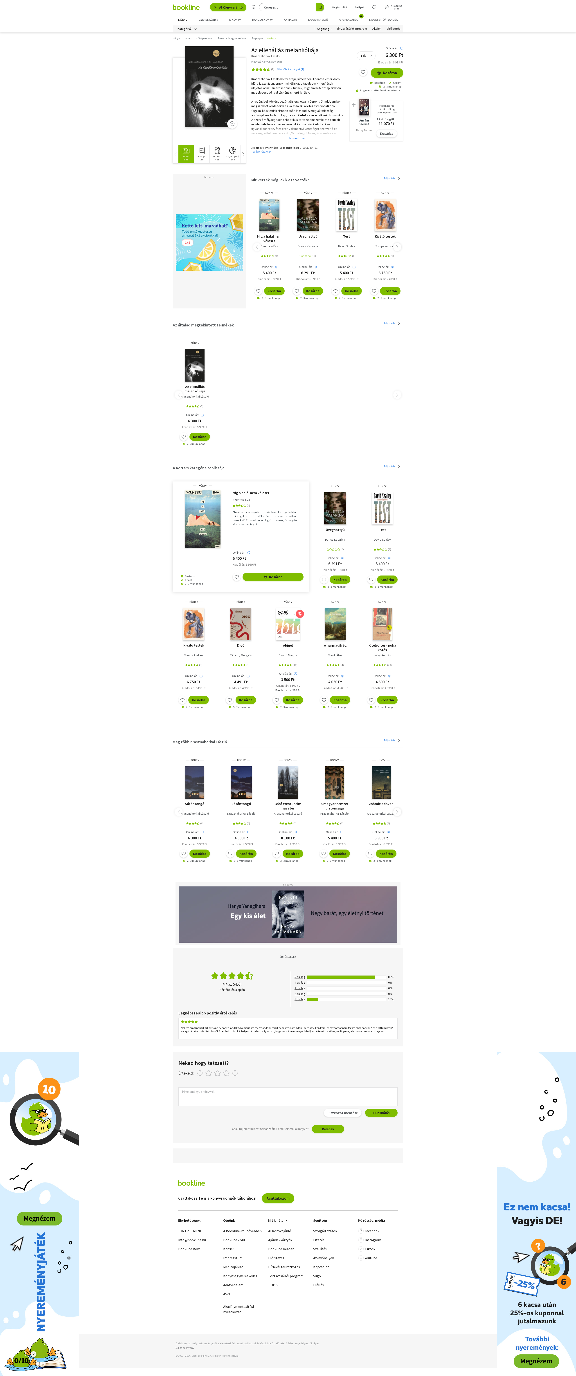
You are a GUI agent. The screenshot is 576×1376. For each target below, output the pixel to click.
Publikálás (381, 1113)
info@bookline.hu (192, 1240)
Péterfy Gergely (241, 655)
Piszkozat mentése (343, 1113)
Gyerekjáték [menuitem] (351, 18)
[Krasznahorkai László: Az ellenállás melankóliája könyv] (209, 86)
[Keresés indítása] (320, 7)
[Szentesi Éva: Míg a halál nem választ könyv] (269, 215)
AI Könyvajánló (231, 7)
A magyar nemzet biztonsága (335, 805)
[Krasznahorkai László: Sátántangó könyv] (195, 782)
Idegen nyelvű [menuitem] (318, 20)
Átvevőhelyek (323, 1258)
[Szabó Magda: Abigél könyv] (288, 624)
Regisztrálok (340, 7)
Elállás (318, 1285)
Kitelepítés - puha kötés (382, 647)
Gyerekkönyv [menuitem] (208, 20)
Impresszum (233, 1258)
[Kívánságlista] (374, 7)
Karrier (228, 1249)
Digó (241, 645)
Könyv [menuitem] (182, 20)
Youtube (371, 1258)
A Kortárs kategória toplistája (198, 467)
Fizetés (318, 1240)
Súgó (317, 1276)
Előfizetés (393, 29)
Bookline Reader (281, 1249)
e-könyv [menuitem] (235, 20)
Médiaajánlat (233, 1267)
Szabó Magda (288, 655)
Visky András (382, 655)
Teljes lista (390, 178)
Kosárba (390, 72)
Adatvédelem (233, 1285)
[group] (186, 154)
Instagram (373, 1240)
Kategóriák (185, 29)
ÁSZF (227, 1294)
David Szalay (346, 246)
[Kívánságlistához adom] (363, 72)
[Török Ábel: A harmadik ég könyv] (335, 624)
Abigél (288, 645)
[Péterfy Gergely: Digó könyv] (240, 624)
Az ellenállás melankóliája (194, 388)
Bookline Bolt (189, 1249)
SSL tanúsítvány (185, 1347)
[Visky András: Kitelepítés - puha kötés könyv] (382, 624)
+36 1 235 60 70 (189, 1231)
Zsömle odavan (381, 803)
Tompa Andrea (385, 246)
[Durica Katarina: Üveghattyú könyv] (308, 215)
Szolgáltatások (325, 1231)
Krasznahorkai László (195, 396)
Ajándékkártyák (280, 1240)
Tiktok (370, 1249)
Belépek (360, 7)
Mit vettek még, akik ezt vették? (280, 179)
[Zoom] (232, 124)
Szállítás (320, 1249)
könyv (269, 193)
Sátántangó (195, 803)
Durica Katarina (308, 246)
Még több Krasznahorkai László (200, 741)
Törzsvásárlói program (352, 29)
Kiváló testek (385, 236)
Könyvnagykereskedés (240, 1276)
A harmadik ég (335, 645)
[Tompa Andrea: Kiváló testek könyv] (385, 215)
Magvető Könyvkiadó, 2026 (266, 61)
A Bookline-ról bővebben (242, 1231)
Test (346, 236)
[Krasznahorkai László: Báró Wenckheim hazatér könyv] (288, 782)
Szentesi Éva (269, 246)
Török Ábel (335, 655)
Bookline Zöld (234, 1240)
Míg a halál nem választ (269, 238)
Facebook (372, 1231)
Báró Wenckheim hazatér (288, 805)
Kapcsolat (321, 1267)
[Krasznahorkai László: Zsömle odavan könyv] (381, 782)
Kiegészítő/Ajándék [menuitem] (383, 20)
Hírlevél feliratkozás (284, 1267)
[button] (243, 154)
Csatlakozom (278, 1198)
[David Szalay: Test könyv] (346, 215)
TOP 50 (273, 1285)
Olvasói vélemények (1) (290, 69)
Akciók (376, 29)
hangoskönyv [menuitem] (262, 20)
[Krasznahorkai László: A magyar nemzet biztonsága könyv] (334, 782)
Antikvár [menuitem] (290, 20)
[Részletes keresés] (254, 7)
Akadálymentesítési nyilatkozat (238, 1309)
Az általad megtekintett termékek (203, 325)
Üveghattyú (308, 236)
